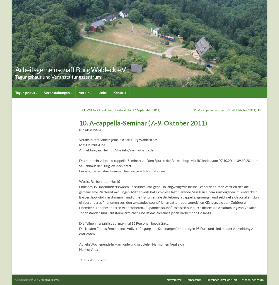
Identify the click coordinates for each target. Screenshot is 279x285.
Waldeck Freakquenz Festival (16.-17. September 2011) (123, 110)
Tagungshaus (25, 92)
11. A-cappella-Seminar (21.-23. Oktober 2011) (224, 110)
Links (103, 92)
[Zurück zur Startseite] (139, 43)
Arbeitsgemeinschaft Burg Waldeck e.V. (71, 69)
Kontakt (119, 92)
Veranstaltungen (57, 92)
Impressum (194, 280)
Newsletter (174, 280)
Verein (84, 92)
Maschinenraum (253, 280)
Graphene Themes (49, 279)
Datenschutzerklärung (222, 280)
